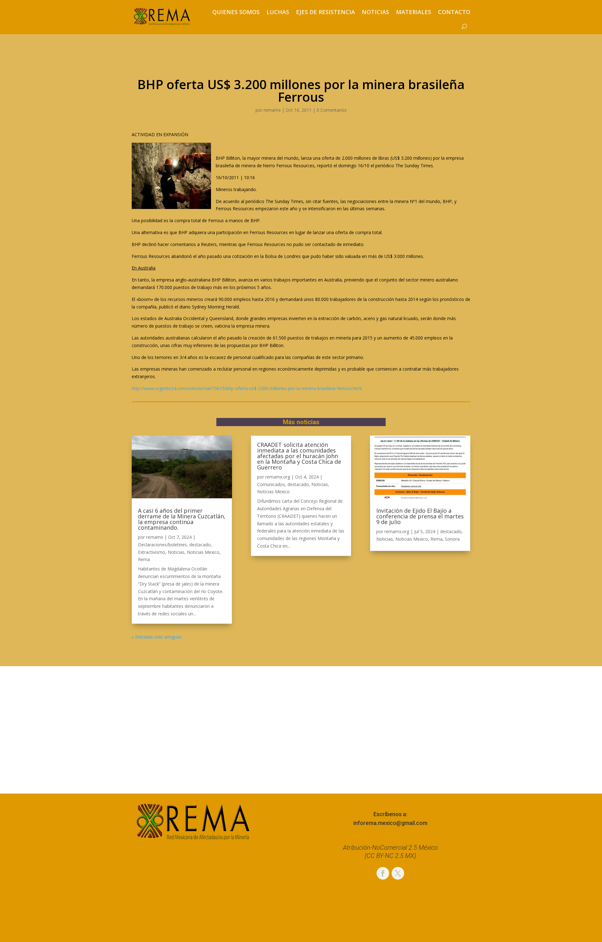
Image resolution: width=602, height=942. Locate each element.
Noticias (375, 12)
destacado (200, 545)
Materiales (413, 12)
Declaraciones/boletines (162, 545)
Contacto (454, 12)
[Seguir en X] (398, 873)
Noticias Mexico (203, 552)
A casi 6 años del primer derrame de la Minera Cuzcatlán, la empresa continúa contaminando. (181, 519)
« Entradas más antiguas (157, 637)
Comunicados (271, 484)
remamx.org (277, 477)
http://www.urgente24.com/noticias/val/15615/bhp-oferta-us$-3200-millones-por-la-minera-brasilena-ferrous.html (247, 388)
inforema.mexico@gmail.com (390, 823)
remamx (272, 110)
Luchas (278, 12)
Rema (144, 559)
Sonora (452, 539)
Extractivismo (151, 552)
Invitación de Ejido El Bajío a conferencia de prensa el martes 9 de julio (420, 516)
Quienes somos (236, 12)
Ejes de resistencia (325, 12)
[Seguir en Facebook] (383, 873)
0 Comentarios (332, 110)
